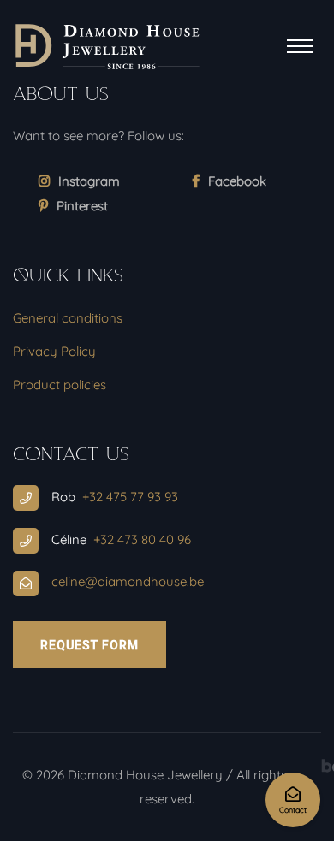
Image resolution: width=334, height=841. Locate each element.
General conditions (67, 318)
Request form (89, 645)
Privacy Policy (54, 351)
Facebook (237, 181)
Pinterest (82, 206)
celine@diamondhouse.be (127, 581)
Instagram (89, 181)
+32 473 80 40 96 (142, 539)
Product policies (59, 384)
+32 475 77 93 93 (130, 497)
